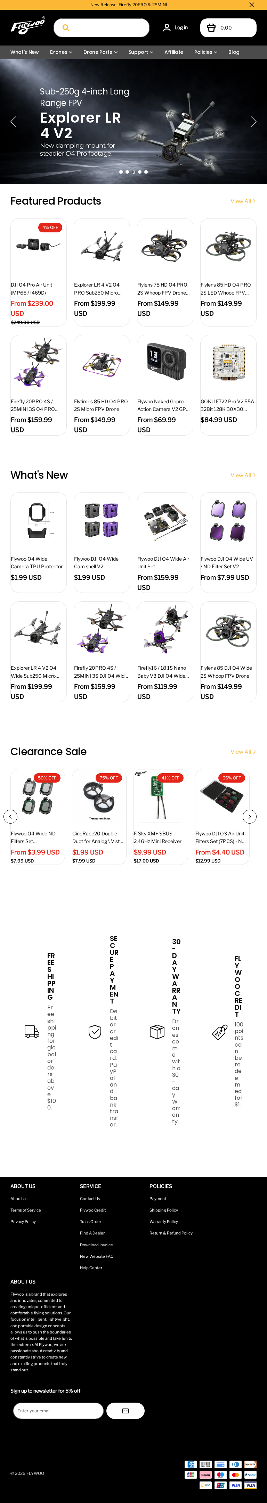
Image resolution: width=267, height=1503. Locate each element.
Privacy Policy (23, 1221)
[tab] (121, 172)
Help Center (91, 1267)
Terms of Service (25, 1210)
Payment (157, 1198)
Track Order (90, 1221)
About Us (18, 1198)
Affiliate (173, 52)
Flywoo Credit (93, 1210)
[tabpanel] (133, 121)
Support (138, 52)
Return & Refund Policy (171, 1233)
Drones (58, 52)
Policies (203, 52)
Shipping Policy (163, 1210)
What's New (24, 52)
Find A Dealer (92, 1233)
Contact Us (90, 1198)
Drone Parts (97, 52)
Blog (234, 52)
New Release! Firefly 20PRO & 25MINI (128, 4)
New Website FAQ (97, 1256)
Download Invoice (96, 1244)
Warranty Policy (163, 1221)
